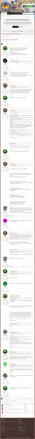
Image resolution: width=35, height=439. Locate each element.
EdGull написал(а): (13, 364)
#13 (32, 269)
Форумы (4, 13)
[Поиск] (33, 6)
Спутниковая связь (7, 410)
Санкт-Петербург (6, 68)
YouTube (3, 432)
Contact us (19, 421)
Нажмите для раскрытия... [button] (21, 135)
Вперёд (7, 398)
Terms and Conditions (20, 423)
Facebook (3, 430)
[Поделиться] (31, 46)
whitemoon (5, 211)
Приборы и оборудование (27, 410)
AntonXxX (5, 223)
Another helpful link (20, 422)
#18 (32, 362)
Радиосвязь (25, 405)
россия (8, 383)
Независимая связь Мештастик (9, 405)
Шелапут (5, 286)
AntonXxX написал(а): (14, 249)
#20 (32, 386)
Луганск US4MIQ (6, 216)
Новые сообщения (3, 15)
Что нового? (11, 13)
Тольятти (7, 93)
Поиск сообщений (9, 15)
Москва (7, 291)
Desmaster (5, 63)
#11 (32, 231)
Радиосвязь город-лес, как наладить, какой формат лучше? (13, 412)
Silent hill (5, 334)
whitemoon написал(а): (14, 233)
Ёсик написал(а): (13, 85)
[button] (6, 13)
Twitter (2, 431)
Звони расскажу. (6, 56)
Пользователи (18, 13)
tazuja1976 (5, 378)
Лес (8, 228)
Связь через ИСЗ (7, 407)
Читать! (21, 31)
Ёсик (5, 100)
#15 (32, 294)
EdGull (5, 88)
